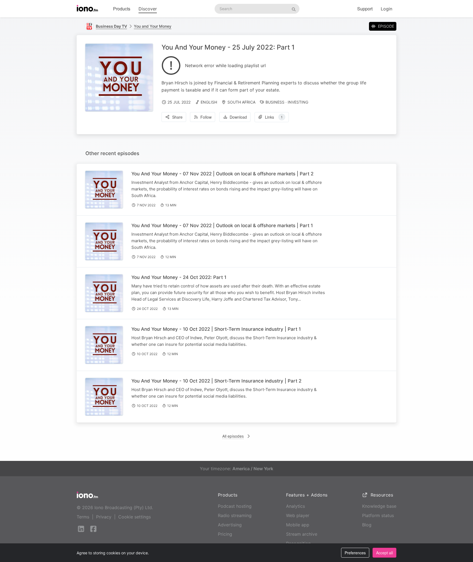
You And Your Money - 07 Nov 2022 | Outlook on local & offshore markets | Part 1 (222, 225)
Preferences (355, 552)
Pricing (225, 534)
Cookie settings (134, 517)
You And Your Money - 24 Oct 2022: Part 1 (178, 277)
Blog (366, 524)
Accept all (384, 552)
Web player (297, 515)
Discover (148, 9)
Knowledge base (379, 506)
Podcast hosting (235, 506)
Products (121, 8)
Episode (386, 26)
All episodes (233, 436)
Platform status (378, 515)
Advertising (230, 524)
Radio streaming (235, 515)
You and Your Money (152, 26)
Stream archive (301, 534)
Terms (83, 517)
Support (365, 8)
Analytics (295, 506)
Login (386, 9)
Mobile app (297, 524)
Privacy (103, 517)
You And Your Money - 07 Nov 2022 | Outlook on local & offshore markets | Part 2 (222, 173)
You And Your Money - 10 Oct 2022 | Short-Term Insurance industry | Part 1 (216, 329)
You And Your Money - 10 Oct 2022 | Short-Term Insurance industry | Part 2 (216, 381)
